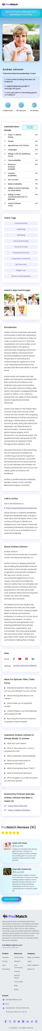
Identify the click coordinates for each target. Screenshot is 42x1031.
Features (5, 957)
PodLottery (6, 969)
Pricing (4, 961)
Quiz (4, 965)
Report (17, 977)
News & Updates (33, 957)
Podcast (17, 971)
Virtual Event (18, 957)
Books (16, 989)
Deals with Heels (19, 843)
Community (18, 966)
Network (17, 961)
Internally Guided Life (21, 869)
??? (36, 135)
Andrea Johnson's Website (25, 665)
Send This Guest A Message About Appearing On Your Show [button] (21, 13)
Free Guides (18, 982)
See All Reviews (11, 899)
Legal (29, 961)
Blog (15, 986)
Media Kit (30, 969)
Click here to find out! (10, 947)
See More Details (30, 127)
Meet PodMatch (33, 965)
